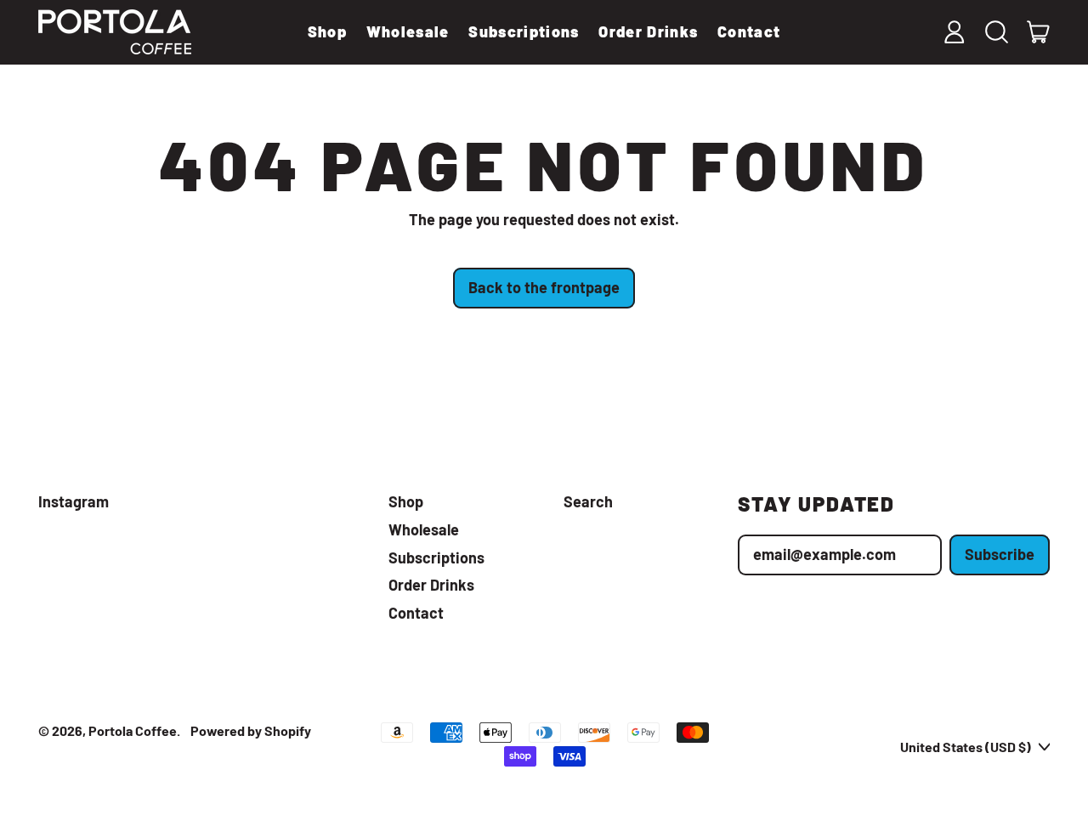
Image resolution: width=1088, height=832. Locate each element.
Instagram (73, 502)
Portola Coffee (132, 730)
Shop (327, 31)
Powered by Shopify (250, 730)
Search (588, 501)
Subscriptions (524, 31)
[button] (996, 32)
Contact (748, 31)
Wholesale (408, 31)
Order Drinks (648, 31)
